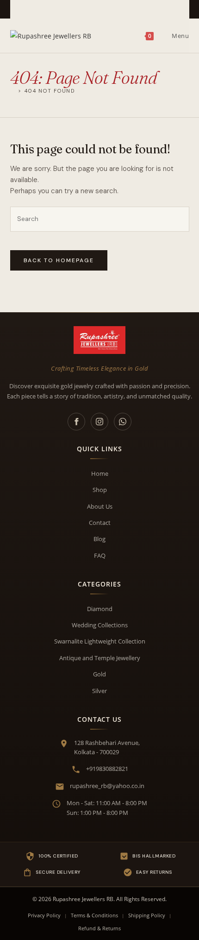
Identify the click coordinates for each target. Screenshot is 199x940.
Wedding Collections (100, 625)
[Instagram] (99, 421)
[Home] (13, 91)
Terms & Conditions (94, 915)
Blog (99, 539)
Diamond (99, 609)
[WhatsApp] (122, 421)
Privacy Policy (44, 915)
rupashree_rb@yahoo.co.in (107, 786)
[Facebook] (76, 421)
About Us (99, 506)
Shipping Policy (146, 915)
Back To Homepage (59, 260)
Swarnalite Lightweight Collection (99, 641)
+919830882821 (107, 768)
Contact (100, 522)
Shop (100, 490)
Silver (99, 691)
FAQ (100, 555)
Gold (99, 674)
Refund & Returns (99, 928)
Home (99, 473)
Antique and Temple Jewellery (99, 658)
